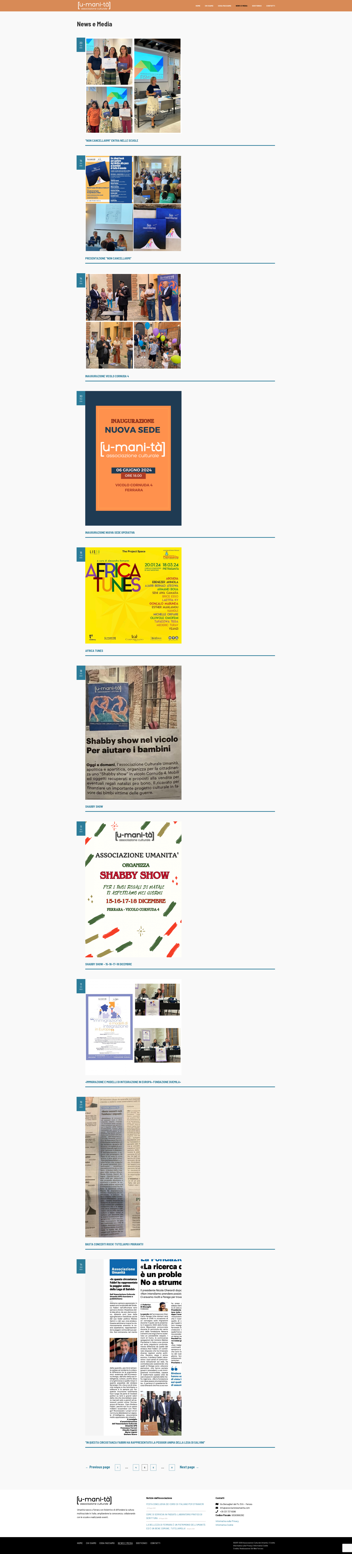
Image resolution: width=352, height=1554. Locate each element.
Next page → (189, 1467)
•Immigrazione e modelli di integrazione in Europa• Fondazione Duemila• (133, 1082)
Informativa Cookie (224, 1524)
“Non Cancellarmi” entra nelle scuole (111, 140)
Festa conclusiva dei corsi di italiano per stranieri (175, 1504)
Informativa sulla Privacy (227, 1521)
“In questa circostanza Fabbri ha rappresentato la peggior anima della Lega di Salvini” (145, 1442)
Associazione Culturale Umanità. (255, 1543)
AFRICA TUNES (94, 650)
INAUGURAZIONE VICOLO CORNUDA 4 (107, 376)
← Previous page (97, 1467)
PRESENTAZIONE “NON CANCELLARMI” (108, 258)
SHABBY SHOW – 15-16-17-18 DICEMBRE (108, 964)
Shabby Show (94, 806)
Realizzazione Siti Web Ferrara (251, 1548)
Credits (272, 1543)
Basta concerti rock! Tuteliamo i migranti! (114, 1244)
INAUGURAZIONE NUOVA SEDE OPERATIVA (110, 532)
